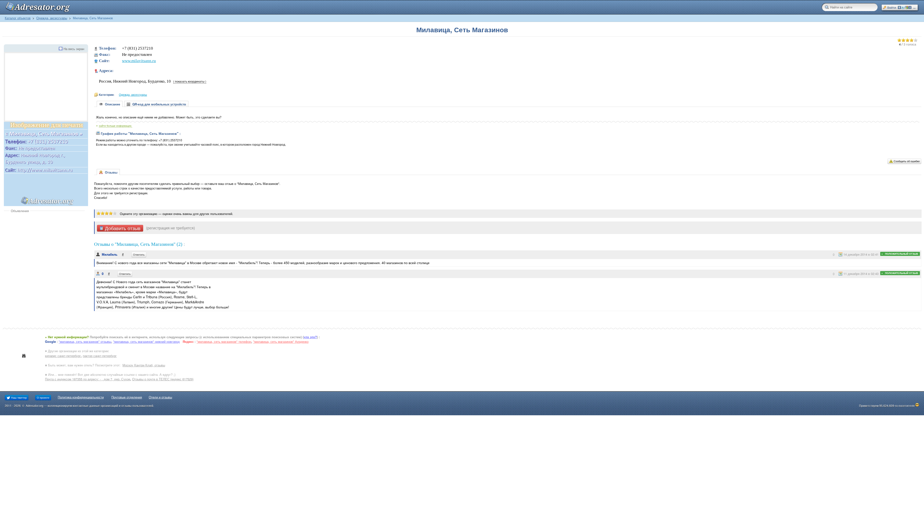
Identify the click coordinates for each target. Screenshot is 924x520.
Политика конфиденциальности (81, 397)
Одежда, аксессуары (51, 18)
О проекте (43, 397)
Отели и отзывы (160, 397)
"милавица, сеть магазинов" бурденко (280, 341)
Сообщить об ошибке (907, 161)
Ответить (139, 254)
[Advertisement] (44, 249)
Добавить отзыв (122, 228)
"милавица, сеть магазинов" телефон (224, 341)
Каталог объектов (18, 18)
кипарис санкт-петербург (63, 355)
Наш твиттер (18, 397)
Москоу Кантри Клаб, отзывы (143, 365)
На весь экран (74, 48)
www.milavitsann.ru (139, 60)
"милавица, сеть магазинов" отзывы (85, 341)
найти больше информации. (115, 125)
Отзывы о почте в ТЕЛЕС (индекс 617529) (162, 379)
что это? (310, 337)
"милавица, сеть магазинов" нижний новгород (146, 341)
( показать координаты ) (189, 81)
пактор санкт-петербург (100, 355)
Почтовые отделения (126, 397)
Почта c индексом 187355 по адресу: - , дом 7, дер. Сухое (87, 379)
